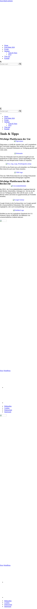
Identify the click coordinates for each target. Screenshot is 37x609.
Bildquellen (8, 406)
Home (6, 45)
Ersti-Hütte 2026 (9, 47)
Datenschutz (8, 410)
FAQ (9, 54)
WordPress (7, 370)
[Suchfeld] (0, 62)
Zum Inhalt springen (6, 1)
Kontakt (6, 58)
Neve (1, 370)
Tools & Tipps (12, 53)
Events (6, 49)
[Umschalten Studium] (34, 122)
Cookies (6, 408)
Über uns (7, 56)
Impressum (7, 412)
